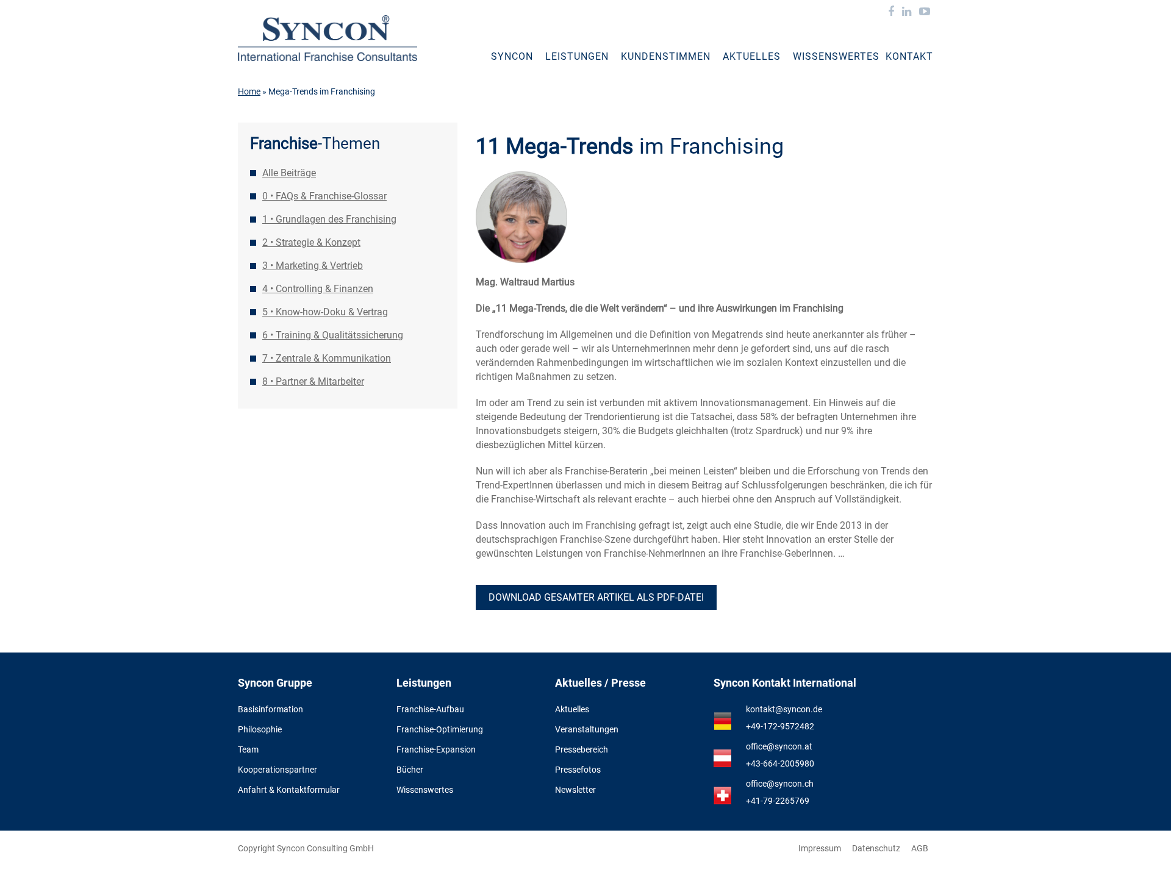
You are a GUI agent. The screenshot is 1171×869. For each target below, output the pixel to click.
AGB (919, 848)
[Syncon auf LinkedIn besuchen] (906, 12)
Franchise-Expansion (436, 749)
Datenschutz (876, 848)
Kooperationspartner (277, 769)
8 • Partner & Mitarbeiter (313, 381)
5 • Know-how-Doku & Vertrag (325, 312)
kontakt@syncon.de (784, 709)
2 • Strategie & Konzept (311, 242)
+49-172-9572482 (780, 726)
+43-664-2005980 (780, 763)
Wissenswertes (836, 56)
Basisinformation (270, 709)
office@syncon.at (779, 746)
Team (248, 749)
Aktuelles (752, 56)
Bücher (409, 769)
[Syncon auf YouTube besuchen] (924, 12)
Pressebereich (581, 749)
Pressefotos (578, 769)
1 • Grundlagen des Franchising (329, 219)
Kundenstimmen (666, 56)
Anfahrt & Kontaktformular (289, 790)
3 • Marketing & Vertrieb (312, 265)
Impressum (819, 848)
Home (249, 91)
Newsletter (575, 790)
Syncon (512, 56)
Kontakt (909, 56)
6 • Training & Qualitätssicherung (332, 335)
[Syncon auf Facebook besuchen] (891, 12)
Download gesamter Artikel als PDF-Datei (596, 597)
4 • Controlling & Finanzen (317, 289)
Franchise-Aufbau (430, 709)
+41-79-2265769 (777, 801)
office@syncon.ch (780, 784)
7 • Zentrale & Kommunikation (326, 358)
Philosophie (260, 729)
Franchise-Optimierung (439, 729)
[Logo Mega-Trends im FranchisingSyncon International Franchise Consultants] (327, 38)
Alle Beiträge (289, 173)
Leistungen (577, 56)
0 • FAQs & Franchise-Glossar (324, 196)
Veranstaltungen (586, 729)
